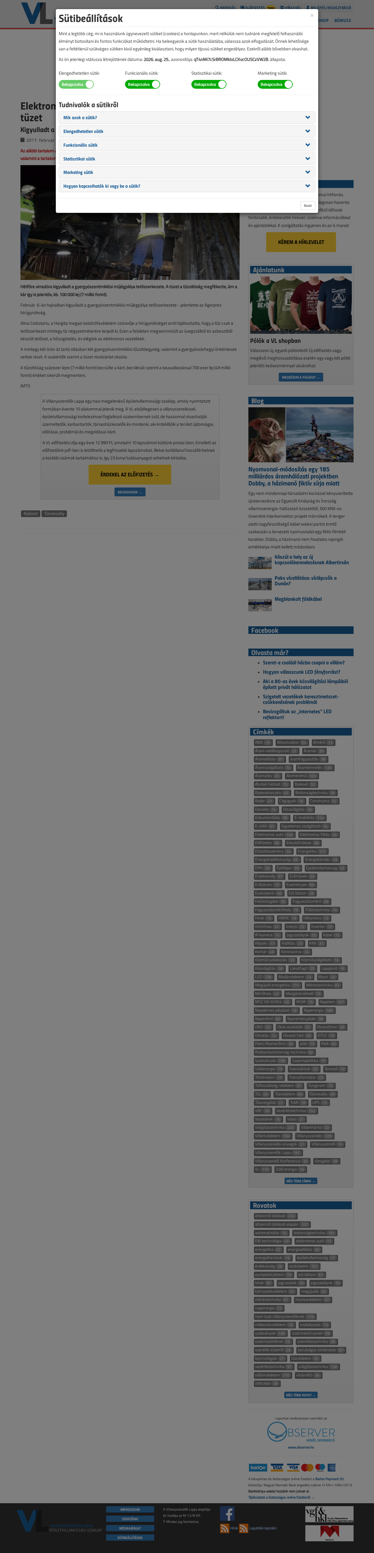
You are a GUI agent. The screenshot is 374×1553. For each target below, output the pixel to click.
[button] (80, 117)
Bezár (308, 205)
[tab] (187, 117)
